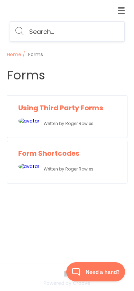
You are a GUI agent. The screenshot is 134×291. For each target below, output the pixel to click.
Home (14, 54)
